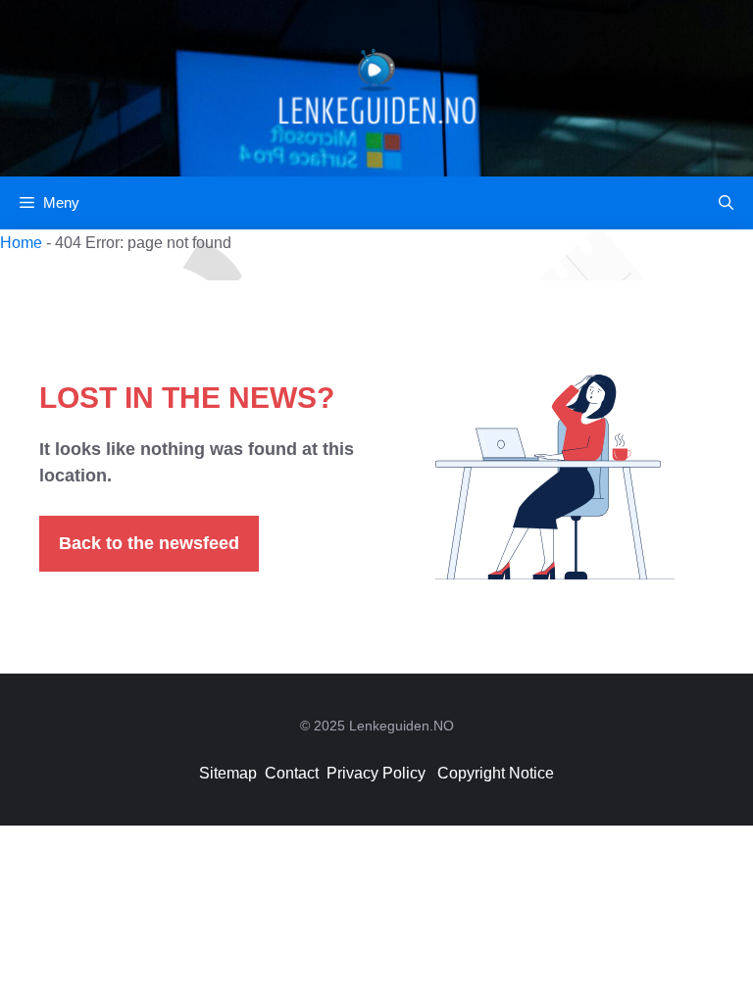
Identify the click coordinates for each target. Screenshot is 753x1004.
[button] (726, 202)
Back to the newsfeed (149, 543)
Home (21, 242)
